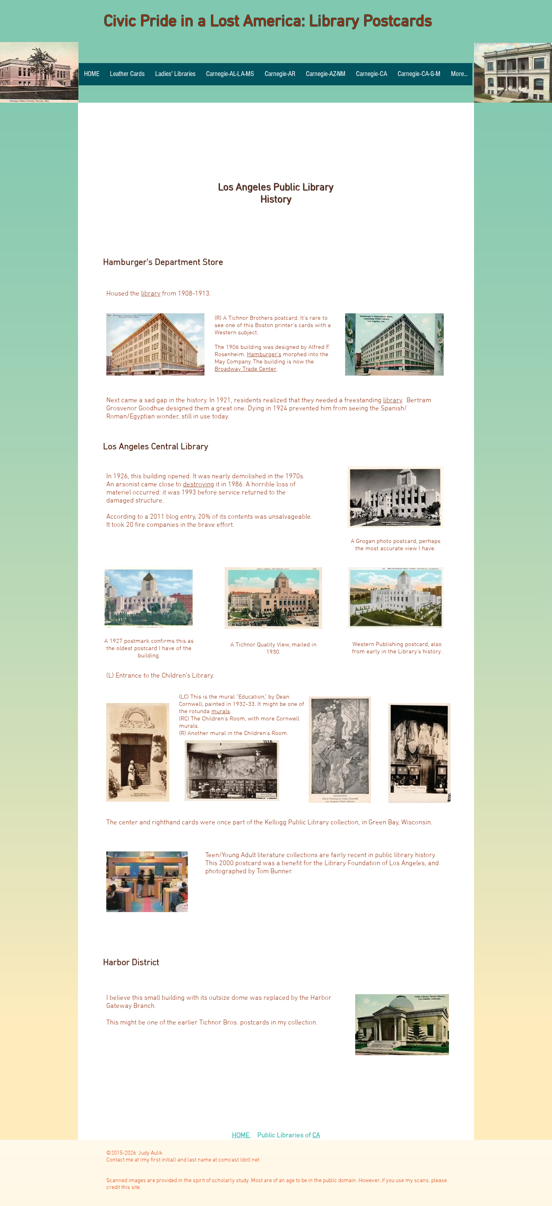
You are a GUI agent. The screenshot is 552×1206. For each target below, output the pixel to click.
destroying (198, 485)
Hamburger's (264, 354)
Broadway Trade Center (245, 369)
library (150, 294)
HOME (241, 1136)
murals (220, 711)
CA (316, 1136)
